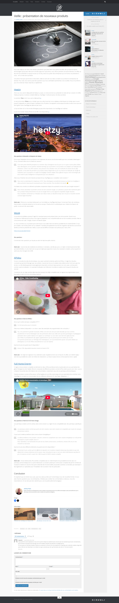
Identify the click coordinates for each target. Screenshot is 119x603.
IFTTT (87, 84)
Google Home (97, 81)
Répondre (20, 549)
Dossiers (37, 1)
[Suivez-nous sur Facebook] (92, 13)
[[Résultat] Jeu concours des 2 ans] (47, 514)
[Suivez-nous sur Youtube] (100, 13)
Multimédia (90, 87)
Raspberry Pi (89, 91)
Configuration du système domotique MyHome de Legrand (97, 34)
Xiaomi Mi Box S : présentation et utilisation (97, 49)
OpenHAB (87, 89)
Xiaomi (96, 94)
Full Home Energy (22, 363)
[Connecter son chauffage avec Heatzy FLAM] (24, 514)
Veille (29, 528)
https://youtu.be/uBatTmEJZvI (22, 231)
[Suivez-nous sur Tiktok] (104, 13)
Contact (43, 1)
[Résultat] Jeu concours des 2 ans (44, 520)
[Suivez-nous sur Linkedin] (96, 13)
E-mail (51, 566)
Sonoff (92, 92)
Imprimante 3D (92, 84)
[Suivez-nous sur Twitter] (98, 13)
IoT (26, 528)
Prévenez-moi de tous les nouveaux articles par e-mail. (28, 582)
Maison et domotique (91, 103)
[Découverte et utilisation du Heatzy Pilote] (70, 514)
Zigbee (87, 96)
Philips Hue (100, 89)
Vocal (40, 528)
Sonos (95, 92)
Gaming (91, 79)
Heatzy (17, 89)
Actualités (15, 1)
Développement (35, 528)
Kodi (88, 86)
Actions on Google (90, 73)
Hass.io (87, 82)
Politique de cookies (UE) (92, 116)
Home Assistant (96, 82)
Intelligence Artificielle (100, 84)
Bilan (100, 75)
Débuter (22, 1)
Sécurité (102, 92)
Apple (102, 74)
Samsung (96, 91)
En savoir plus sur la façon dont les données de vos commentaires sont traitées (58, 590)
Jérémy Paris (19, 19)
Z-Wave (99, 94)
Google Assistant (92, 80)
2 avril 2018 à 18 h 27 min (29, 540)
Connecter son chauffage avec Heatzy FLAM (23, 520)
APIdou (17, 257)
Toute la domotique (90, 107)
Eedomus (87, 79)
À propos (49, 1)
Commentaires (21, 536)
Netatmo (100, 87)
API (100, 73)
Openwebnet (93, 89)
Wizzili (17, 212)
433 (85, 73)
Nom (17, 566)
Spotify (98, 92)
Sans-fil (101, 91)
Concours (103, 75)
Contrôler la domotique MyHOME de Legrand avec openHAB (97, 64)
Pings (31, 536)
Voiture (92, 94)
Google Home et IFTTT (97, 56)
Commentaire (19, 557)
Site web (17, 571)
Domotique (22, 528)
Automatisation (93, 75)
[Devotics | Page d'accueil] (59, 7)
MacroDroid (103, 86)
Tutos (27, 1)
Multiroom (96, 87)
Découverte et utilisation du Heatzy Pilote (68, 520)
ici (40, 98)
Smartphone (87, 92)
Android (96, 74)
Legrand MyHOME (95, 86)
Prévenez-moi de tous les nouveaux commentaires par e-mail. (30, 578)
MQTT (86, 87)
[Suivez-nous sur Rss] (102, 13)
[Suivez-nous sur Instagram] (94, 13)
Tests (31, 1)
